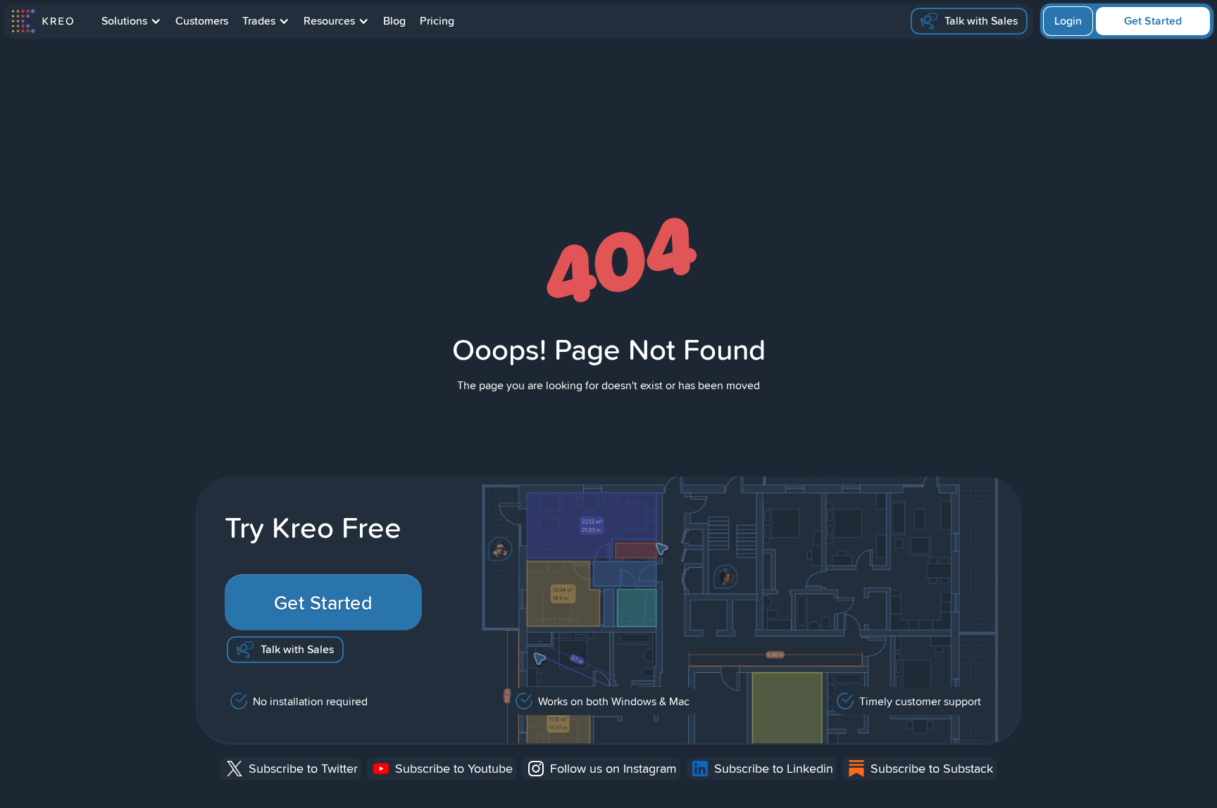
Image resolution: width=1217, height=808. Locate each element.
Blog (394, 21)
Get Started (1153, 21)
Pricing (437, 21)
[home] (42, 21)
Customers (201, 21)
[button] (131, 21)
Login (1068, 21)
